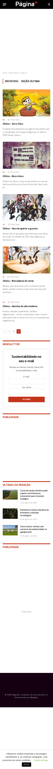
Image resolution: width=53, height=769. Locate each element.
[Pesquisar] (48, 4)
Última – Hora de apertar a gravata (20, 228)
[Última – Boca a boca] (26, 155)
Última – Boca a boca (13, 176)
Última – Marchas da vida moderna (20, 306)
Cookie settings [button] (41, 760)
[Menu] (4, 4)
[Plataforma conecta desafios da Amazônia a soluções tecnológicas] (10, 513)
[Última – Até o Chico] (26, 102)
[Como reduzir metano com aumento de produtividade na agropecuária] (10, 530)
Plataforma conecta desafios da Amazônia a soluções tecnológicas (34, 513)
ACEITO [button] (26, 764)
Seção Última (14, 73)
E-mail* (26, 376)
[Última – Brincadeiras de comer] (26, 259)
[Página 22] (26, 4)
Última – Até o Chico (13, 123)
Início (5, 73)
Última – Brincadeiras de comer (18, 280)
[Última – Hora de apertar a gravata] (26, 207)
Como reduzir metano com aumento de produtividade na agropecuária (33, 529)
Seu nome (26, 387)
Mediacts (34, 697)
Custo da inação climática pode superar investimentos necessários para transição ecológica (34, 494)
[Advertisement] (26, 40)
